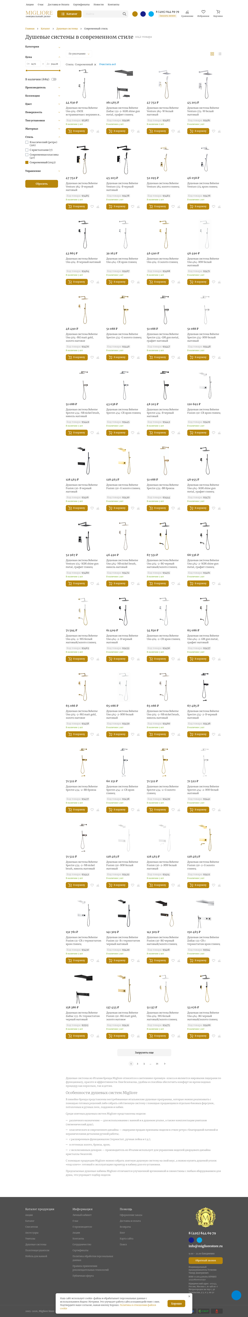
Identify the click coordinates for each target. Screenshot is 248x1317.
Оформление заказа (131, 1215)
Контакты (78, 1238)
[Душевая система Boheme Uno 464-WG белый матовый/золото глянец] (164, 989)
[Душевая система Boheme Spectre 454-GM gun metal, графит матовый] (164, 310)
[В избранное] (92, 131)
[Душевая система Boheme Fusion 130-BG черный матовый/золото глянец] (164, 913)
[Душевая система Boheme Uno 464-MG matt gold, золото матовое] (83, 310)
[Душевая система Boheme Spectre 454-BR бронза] (164, 461)
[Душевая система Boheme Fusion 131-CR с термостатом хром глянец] (83, 913)
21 (157, 1063)
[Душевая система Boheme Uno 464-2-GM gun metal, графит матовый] (205, 612)
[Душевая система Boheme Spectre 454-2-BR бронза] (83, 762)
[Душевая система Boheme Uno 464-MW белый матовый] (205, 235)
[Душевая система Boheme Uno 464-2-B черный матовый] (124, 612)
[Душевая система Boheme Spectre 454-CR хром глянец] (124, 385)
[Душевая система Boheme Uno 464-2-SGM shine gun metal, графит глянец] (205, 536)
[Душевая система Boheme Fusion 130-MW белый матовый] (124, 838)
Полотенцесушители (37, 1250)
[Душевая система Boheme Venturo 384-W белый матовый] (164, 84)
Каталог (29, 1221)
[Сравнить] (98, 131)
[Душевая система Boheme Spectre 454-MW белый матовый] (205, 310)
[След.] (164, 1063)
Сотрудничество (82, 1244)
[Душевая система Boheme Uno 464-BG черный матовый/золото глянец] (205, 989)
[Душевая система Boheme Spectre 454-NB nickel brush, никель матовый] (83, 385)
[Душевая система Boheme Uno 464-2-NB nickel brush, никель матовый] (164, 687)
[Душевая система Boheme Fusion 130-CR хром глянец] (205, 385)
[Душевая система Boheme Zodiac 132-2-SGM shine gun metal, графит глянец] (124, 84)
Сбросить (42, 183)
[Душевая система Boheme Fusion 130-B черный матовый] (83, 461)
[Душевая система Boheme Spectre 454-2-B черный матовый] (205, 687)
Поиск (123, 1244)
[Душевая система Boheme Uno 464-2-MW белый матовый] (124, 687)
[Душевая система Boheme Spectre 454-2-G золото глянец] (164, 762)
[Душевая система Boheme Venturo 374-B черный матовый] (124, 159)
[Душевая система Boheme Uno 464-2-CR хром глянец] (164, 612)
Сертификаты (80, 1250)
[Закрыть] (189, 1296)
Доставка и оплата (130, 1221)
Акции (29, 1215)
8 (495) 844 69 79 (167, 11)
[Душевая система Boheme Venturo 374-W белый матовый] (205, 84)
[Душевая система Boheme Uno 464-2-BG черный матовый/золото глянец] (164, 536)
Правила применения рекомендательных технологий (91, 1268)
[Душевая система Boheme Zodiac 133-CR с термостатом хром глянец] (205, 913)
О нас (75, 1221)
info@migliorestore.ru (206, 1246)
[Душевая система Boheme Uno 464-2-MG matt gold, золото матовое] (83, 687)
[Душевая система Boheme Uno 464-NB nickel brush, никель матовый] (124, 536)
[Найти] (124, 14)
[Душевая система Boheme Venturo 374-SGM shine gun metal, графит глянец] (83, 536)
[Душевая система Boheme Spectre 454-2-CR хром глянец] (124, 762)
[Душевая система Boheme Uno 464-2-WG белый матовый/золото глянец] (83, 612)
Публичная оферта (83, 1275)
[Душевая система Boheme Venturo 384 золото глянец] (164, 159)
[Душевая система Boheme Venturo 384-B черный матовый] (83, 159)
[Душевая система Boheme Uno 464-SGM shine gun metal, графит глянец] (205, 461)
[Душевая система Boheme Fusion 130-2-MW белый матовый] (164, 838)
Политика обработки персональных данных (93, 1258)
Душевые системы (35, 1244)
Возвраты (125, 1226)
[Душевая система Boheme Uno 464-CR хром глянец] (124, 235)
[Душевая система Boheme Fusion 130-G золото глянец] (124, 461)
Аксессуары (31, 1232)
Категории (32, 46)
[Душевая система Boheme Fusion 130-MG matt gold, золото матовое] (124, 989)
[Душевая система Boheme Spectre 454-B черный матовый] (164, 385)
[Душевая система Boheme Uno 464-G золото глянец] (164, 235)
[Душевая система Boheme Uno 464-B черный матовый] (83, 235)
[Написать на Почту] (135, 14)
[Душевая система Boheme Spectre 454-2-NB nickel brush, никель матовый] (83, 838)
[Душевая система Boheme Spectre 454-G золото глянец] (124, 310)
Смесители (31, 1226)
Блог (122, 1232)
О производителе (82, 1226)
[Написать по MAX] (143, 14)
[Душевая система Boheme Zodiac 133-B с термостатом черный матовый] (83, 989)
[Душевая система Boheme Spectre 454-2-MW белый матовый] (205, 762)
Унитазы (30, 1238)
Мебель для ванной (36, 1256)
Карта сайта (126, 1238)
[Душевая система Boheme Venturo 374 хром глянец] (205, 159)
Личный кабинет (82, 1215)
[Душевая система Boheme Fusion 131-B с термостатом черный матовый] (124, 913)
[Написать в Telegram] (151, 14)
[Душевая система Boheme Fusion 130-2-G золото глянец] (205, 838)
